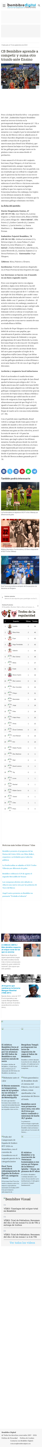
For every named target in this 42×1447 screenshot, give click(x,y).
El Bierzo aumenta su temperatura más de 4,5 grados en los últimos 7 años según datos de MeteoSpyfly (11, 1091)
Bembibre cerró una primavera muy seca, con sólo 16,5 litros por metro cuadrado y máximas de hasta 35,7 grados (30, 1111)
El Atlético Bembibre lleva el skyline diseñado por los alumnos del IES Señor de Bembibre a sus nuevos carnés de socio (10, 1052)
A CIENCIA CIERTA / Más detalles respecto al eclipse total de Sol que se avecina (11, 948)
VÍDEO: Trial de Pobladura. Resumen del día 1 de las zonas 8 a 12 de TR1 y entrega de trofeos (22, 1222)
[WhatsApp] (28, 471)
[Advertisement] (21, 1338)
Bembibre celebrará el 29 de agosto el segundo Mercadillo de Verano (17, 875)
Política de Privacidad (9, 1438)
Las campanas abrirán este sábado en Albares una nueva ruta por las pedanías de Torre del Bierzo (19, 885)
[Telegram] (34, 471)
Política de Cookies (27, 1438)
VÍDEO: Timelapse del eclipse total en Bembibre (21, 1209)
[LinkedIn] (16, 471)
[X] (10, 471)
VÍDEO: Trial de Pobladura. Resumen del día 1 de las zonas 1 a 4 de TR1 (22, 1235)
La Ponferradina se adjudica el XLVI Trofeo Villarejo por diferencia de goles (19, 866)
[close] (4, 6)
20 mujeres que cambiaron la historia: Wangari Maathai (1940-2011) (11, 989)
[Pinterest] (22, 471)
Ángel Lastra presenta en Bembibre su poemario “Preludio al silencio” (17, 894)
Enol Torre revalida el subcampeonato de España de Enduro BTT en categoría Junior (11, 1172)
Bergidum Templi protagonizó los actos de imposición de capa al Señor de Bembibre (29, 1050)
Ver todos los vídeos (22, 1242)
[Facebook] (3, 471)
